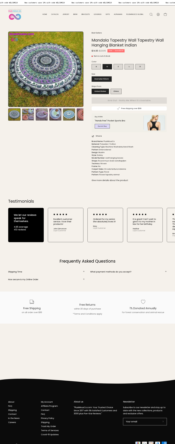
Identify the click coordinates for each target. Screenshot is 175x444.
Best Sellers (97, 33)
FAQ (10, 406)
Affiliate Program (49, 406)
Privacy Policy (47, 418)
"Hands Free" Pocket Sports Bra (110, 120)
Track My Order (48, 426)
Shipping (12, 410)
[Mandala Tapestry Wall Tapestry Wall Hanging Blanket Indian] (14, 114)
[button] (66, 14)
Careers (12, 422)
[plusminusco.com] (15, 14)
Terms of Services (50, 430)
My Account (47, 402)
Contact (12, 414)
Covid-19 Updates (50, 434)
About (11, 402)
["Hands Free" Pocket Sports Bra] (154, 122)
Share (99, 136)
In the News (14, 418)
